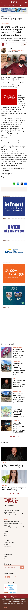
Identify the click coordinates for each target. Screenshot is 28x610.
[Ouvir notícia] (3, 44)
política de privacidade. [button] (17, 603)
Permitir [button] (5, 607)
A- (22, 44)
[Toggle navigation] (1, 2)
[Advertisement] (14, 323)
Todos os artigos (14, 493)
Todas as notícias (14, 436)
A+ (25, 44)
